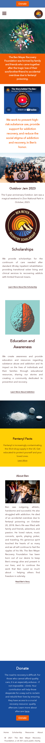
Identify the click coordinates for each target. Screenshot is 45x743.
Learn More (22, 460)
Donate (22, 3)
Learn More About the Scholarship (22, 287)
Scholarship (17, 732)
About (40, 732)
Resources (29, 732)
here (27, 711)
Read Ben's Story (22, 582)
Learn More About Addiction (22, 392)
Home (6, 732)
